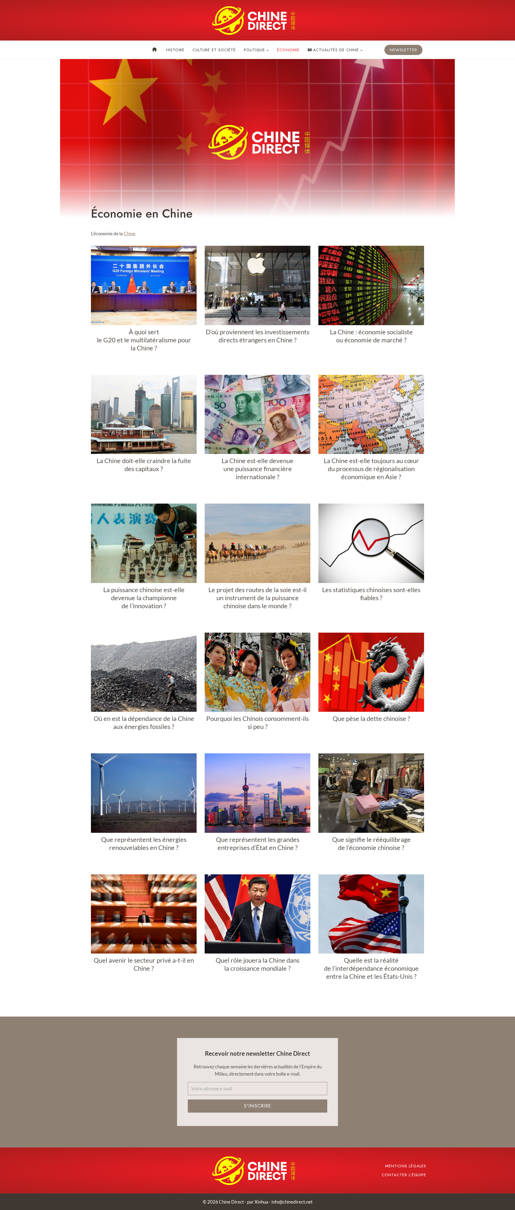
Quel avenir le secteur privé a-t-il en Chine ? (144, 964)
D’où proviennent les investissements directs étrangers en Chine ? (257, 336)
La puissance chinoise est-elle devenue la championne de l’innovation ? (144, 598)
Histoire (175, 50)
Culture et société (214, 50)
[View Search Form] (95, 50)
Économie (288, 50)
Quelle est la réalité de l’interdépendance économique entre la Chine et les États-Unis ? (371, 968)
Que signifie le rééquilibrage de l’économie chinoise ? (371, 843)
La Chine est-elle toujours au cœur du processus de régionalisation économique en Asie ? (371, 469)
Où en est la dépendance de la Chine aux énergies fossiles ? (144, 722)
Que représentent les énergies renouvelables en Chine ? (143, 843)
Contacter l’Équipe (404, 1175)
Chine (129, 233)
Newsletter (403, 50)
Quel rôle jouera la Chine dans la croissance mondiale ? (257, 964)
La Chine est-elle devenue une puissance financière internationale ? (257, 469)
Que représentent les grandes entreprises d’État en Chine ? (257, 843)
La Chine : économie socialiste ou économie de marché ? (371, 336)
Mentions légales (405, 1166)
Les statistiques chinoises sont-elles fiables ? (371, 594)
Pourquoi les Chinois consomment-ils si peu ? (257, 722)
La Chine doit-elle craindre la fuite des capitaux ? (144, 464)
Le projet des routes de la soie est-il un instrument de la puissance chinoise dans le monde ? (257, 598)
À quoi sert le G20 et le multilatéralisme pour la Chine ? (144, 340)
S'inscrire (257, 1105)
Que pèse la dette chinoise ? (371, 718)
